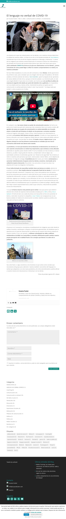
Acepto (26, 514)
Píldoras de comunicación (14, 413)
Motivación (10, 411)
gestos (42, 439)
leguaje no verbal (12, 442)
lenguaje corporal (24, 442)
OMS (45, 192)
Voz (16, 450)
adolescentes (11, 434)
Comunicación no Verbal (34, 19)
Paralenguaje (44, 445)
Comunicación (11, 392)
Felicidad (35, 439)
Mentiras (46, 442)
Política (9, 416)
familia (20, 439)
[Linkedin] (11, 303)
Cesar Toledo (36, 196)
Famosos (28, 439)
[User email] (15, 303)
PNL (18, 447)
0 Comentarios (46, 19)
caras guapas (40, 434)
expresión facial (11, 439)
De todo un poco (11, 398)
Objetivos (28, 445)
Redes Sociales (11, 421)
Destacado (10, 400)
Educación (10, 403)
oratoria (36, 445)
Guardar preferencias (36, 514)
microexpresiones (12, 445)
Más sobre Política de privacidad (33, 517)
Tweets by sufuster (12, 462)
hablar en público (52, 439)
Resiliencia (10, 424)
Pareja (52, 445)
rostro (54, 447)
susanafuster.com (24, 298)
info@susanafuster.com (16, 486)
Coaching (9, 390)
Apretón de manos (22, 434)
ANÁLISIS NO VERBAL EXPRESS (15, 387)
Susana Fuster (13, 19)
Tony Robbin (54, 57)
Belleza (31, 434)
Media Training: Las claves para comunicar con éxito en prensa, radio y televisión (47, 466)
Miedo (21, 445)
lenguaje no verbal (36, 442)
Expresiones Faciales (12, 408)
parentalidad (11, 447)
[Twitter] (8, 303)
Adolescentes (10, 384)
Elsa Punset (29, 436)
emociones (38, 436)
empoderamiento (49, 436)
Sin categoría (10, 427)
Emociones (10, 406)
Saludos (10, 450)
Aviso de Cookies (36, 512)
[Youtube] (13, 303)
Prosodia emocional (34, 447)
